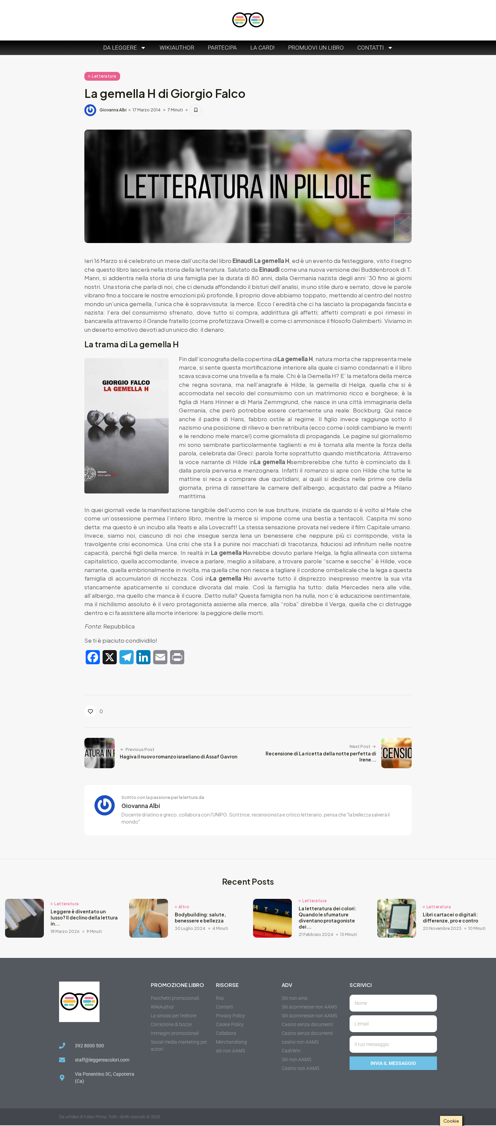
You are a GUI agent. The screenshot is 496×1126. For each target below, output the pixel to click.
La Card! (262, 47)
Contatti (370, 47)
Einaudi (243, 260)
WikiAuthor (177, 47)
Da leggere (120, 47)
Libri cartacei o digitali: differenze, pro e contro (450, 917)
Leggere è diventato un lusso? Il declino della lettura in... (84, 918)
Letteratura (104, 76)
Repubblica (119, 626)
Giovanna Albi (113, 110)
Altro (184, 907)
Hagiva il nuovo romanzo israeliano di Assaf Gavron (178, 756)
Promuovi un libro (316, 47)
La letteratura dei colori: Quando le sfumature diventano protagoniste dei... (327, 918)
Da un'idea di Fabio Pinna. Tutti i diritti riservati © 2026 (109, 1116)
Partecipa (222, 47)
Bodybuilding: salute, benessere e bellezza (200, 917)
